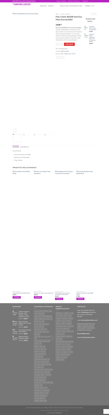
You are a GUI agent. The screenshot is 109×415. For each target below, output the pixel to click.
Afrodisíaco (67, 313)
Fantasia (46, 341)
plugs (57, 349)
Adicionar (69, 44)
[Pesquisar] (38, 5)
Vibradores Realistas (40, 400)
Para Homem (48, 369)
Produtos (51, 6)
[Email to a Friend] (63, 57)
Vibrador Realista (60, 359)
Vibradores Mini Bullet (41, 395)
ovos (64, 344)
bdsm (62, 53)
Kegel (68, 331)
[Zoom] (14, 130)
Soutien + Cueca (46, 374)
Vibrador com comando (61, 357)
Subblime (65, 352)
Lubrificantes (39, 356)
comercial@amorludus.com (89, 320)
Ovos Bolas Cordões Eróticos (42, 364)
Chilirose (71, 318)
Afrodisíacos (47, 311)
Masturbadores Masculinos (42, 359)
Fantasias (38, 343)
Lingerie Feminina (40, 351)
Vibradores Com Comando (42, 390)
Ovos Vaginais (39, 367)
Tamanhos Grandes (40, 377)
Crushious (68, 321)
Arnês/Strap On (39, 316)
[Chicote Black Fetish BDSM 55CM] (22, 230)
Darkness (58, 323)
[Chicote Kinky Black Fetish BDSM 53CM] (86, 230)
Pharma (46, 372)
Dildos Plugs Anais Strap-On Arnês (43, 337)
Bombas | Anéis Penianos (42, 324)
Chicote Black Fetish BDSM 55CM (21, 293)
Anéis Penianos (39, 313)
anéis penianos (59, 315)
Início (57, 14)
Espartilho (68, 323)
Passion (68, 344)
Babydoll (48, 316)
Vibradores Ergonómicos (41, 393)
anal (72, 313)
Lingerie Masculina (40, 354)
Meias (37, 362)
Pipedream (70, 346)
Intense (64, 331)
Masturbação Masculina (61, 341)
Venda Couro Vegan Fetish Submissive (43, 293)
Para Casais (38, 369)
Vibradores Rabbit (40, 398)
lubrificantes (69, 336)
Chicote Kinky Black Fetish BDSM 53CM (84, 293)
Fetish (69, 53)
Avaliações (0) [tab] (24, 147)
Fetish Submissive (65, 328)
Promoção (62, 349)
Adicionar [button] (17, 297)
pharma (64, 346)
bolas (70, 315)
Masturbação (59, 339)
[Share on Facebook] (57, 57)
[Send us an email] (94, 1)
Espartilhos (38, 341)
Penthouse (58, 346)
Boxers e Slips (39, 326)
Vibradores (38, 385)
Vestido (70, 352)
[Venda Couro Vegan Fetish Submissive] (44, 230)
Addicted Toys (59, 313)
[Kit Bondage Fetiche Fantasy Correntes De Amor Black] (65, 230)
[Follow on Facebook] (89, 1)
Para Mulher (38, 372)
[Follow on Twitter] (92, 1)
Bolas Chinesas (39, 321)
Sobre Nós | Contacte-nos (74, 1)
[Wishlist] (58, 6)
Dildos (37, 334)
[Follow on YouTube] (95, 1)
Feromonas (70, 326)
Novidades (45, 362)
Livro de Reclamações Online (86, 337)
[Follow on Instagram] (91, 1)
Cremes (46, 331)
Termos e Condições (61, 1)
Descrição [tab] (16, 147)
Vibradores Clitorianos (41, 387)
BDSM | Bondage (65, 14)
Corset (63, 321)
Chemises (38, 331)
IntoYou (73, 53)
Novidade (71, 341)
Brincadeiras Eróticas (41, 329)
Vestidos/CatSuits (47, 382)
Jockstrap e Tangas (40, 349)
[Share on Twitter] (60, 57)
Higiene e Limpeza (40, 346)
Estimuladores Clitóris (61, 326)
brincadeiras (64, 318)
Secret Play (59, 352)
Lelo (72, 331)
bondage (66, 53)
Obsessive (58, 344)
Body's (49, 319)
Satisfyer (68, 349)
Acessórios (38, 311)
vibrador (58, 354)
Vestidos (38, 382)
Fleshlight (58, 331)
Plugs (37, 374)
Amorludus (43, 6)
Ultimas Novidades (40, 380)
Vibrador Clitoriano (65, 354)
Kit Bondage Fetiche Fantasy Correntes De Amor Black (62, 293)
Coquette (58, 321)
